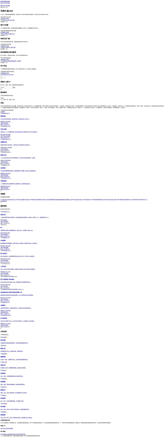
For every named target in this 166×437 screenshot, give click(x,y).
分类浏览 (7, 428)
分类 (6, 2)
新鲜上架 (7, 434)
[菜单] (1, 4)
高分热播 (3, 434)
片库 (4, 2)
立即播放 (3, 18)
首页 (2, 2)
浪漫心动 (15, 434)
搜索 (14, 87)
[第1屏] (1, 77)
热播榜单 (11, 428)
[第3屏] (3, 77)
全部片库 (3, 428)
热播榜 (8, 2)
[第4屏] (4, 77)
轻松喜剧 (23, 434)
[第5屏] (5, 77)
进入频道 (7, 18)
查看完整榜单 (4, 201)
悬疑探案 (11, 434)
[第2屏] (2, 77)
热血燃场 (19, 434)
